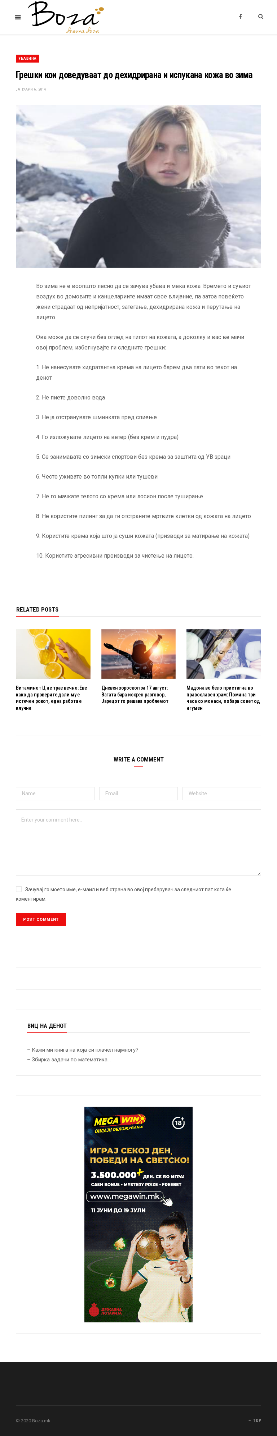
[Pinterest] (10, 344)
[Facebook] (10, 308)
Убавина (27, 58)
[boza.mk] (66, 17)
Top (256, 1420)
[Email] (10, 363)
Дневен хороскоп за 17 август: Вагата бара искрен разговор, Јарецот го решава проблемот (134, 694)
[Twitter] (10, 326)
